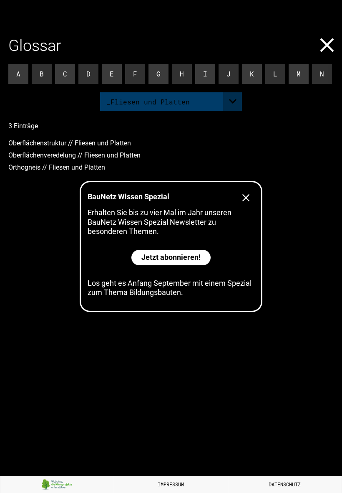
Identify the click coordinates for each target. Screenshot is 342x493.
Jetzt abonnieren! (171, 257)
